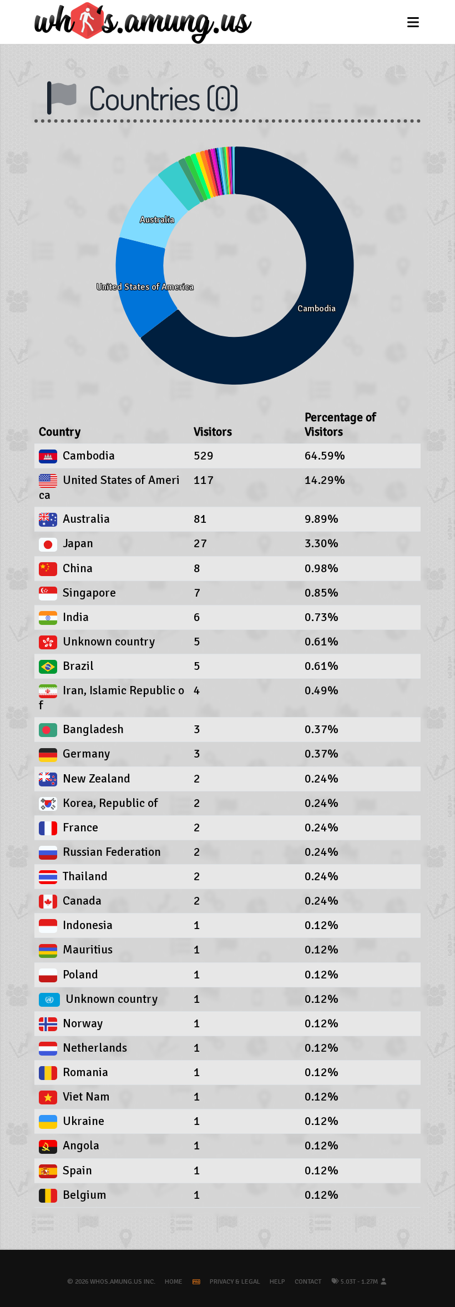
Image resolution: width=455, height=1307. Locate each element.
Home (174, 1282)
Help (277, 1282)
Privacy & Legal (235, 1282)
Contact (308, 1282)
